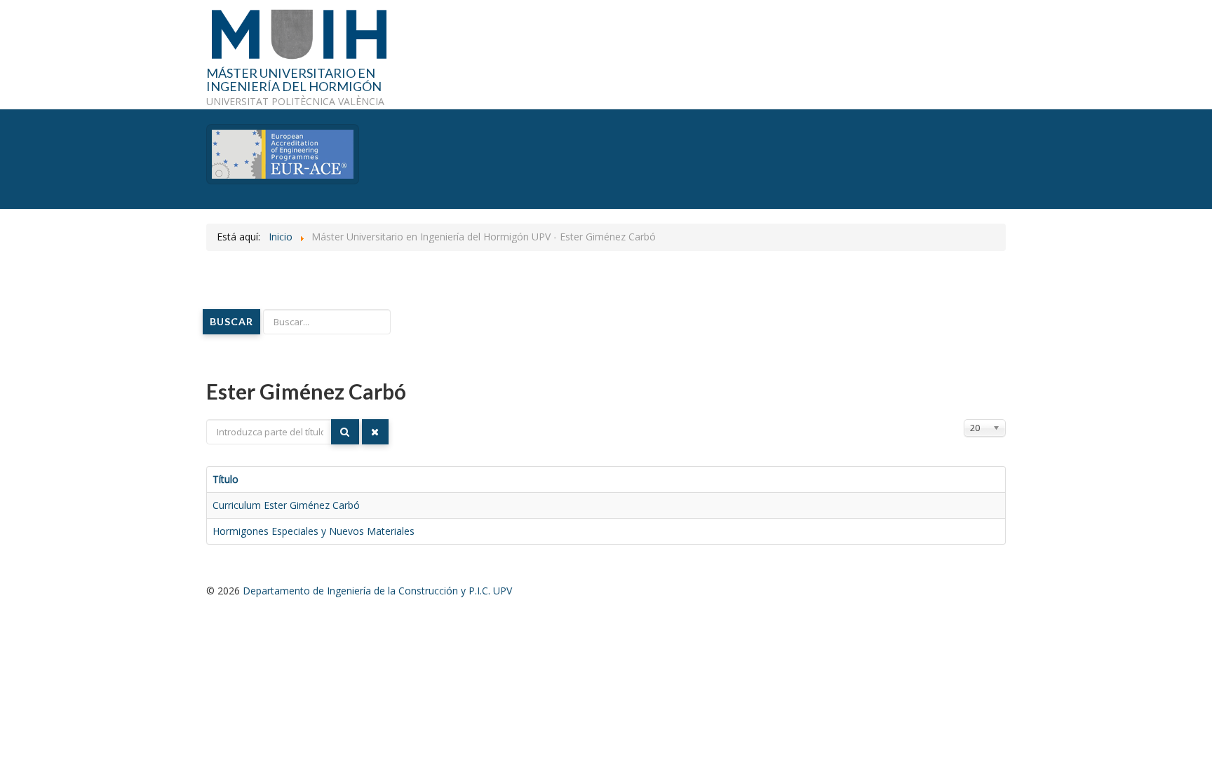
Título (225, 479)
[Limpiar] (375, 431)
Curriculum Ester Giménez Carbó (286, 505)
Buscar (231, 321)
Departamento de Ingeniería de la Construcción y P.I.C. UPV (377, 590)
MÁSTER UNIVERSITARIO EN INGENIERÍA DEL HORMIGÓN (294, 81)
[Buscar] (345, 431)
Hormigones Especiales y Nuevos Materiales (314, 531)
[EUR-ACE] (282, 153)
